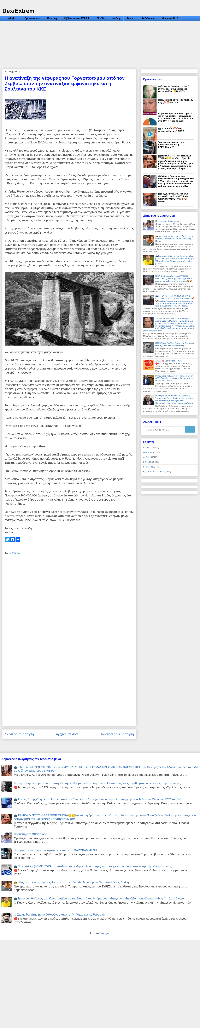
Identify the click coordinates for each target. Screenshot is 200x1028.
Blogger (105, 933)
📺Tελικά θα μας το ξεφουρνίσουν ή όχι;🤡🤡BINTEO (175, 101)
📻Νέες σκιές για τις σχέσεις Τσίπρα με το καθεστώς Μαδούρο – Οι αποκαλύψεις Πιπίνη (174, 238)
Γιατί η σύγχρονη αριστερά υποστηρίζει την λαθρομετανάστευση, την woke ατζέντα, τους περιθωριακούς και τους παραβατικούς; (97, 783)
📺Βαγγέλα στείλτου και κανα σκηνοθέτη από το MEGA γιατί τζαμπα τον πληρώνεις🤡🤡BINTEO (173, 197)
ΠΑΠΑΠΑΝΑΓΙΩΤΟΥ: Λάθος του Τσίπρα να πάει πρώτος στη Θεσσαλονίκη (174, 344)
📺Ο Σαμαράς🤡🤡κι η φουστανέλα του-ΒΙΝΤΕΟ (171, 129)
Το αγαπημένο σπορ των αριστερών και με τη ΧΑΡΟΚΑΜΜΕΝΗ (171, 144)
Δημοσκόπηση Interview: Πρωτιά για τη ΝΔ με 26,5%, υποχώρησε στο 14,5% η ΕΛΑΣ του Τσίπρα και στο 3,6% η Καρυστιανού (175, 117)
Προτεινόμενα (32, 18)
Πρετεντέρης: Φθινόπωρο (167, 221)
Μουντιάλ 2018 (170, 18)
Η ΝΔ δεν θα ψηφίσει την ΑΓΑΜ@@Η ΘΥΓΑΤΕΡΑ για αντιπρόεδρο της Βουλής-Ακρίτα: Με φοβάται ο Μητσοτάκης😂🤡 (174, 278)
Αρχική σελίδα (67, 734)
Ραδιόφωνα (148, 18)
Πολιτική (52, 18)
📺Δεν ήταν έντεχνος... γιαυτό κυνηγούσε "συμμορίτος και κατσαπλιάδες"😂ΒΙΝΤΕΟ (173, 89)
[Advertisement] (100, 43)
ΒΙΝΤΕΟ (147, 462)
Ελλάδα (100, 18)
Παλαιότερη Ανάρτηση (117, 734)
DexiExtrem (18, 11)
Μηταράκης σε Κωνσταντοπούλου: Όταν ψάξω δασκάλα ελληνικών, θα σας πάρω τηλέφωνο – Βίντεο (174, 378)
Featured (147, 467)
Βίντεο (130, 18)
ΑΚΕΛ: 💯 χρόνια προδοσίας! (168, 361)
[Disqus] (69, 602)
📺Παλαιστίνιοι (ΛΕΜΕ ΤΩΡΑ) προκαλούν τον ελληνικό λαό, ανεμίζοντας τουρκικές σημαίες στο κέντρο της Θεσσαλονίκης (93, 866)
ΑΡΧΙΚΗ (12, 18)
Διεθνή (116, 18)
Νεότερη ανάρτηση (19, 734)
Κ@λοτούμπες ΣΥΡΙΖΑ (76, 18)
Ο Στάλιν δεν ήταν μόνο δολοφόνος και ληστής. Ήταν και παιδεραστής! (60, 914)
